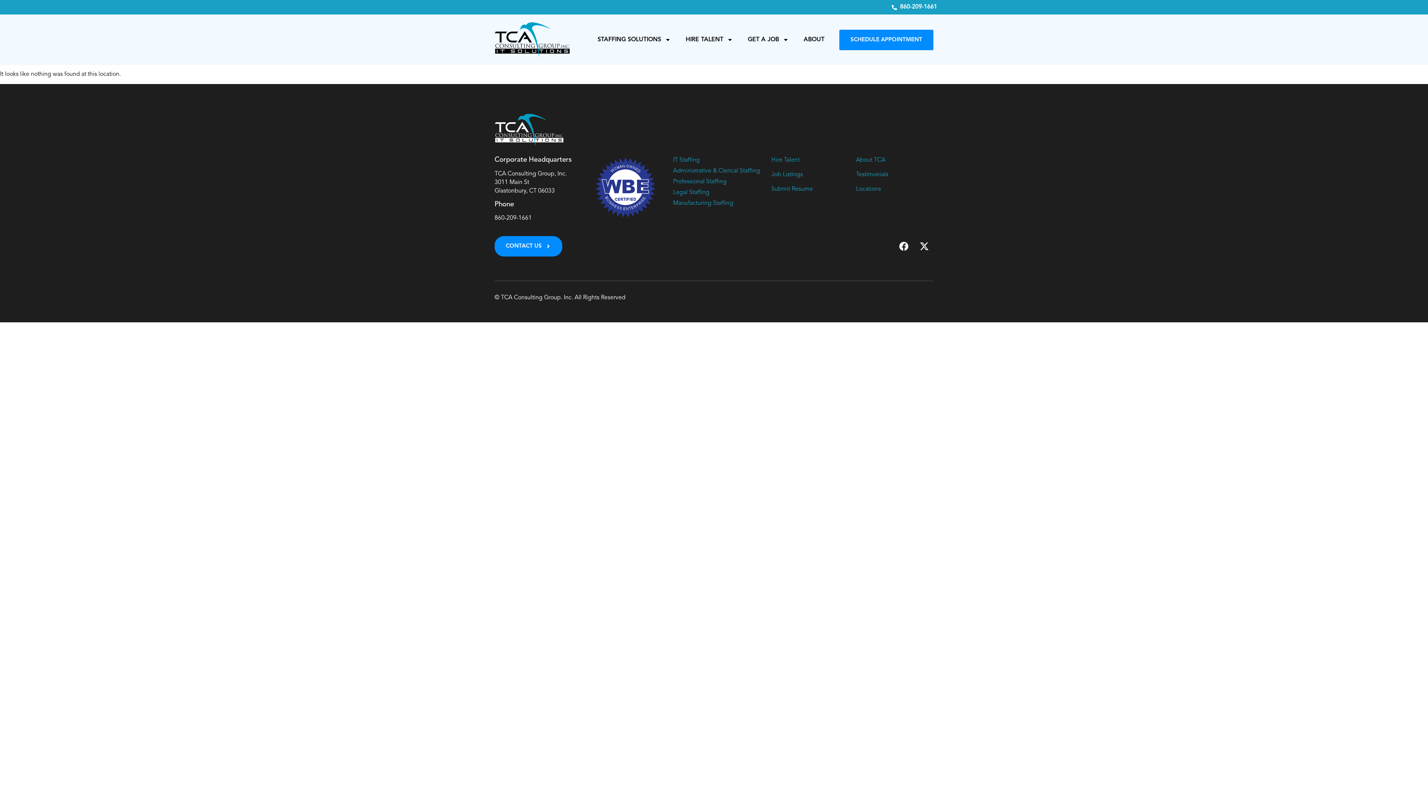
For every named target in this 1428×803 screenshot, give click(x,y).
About (814, 40)
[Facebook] (903, 246)
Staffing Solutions (629, 40)
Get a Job (763, 40)
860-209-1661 (513, 218)
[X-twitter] (924, 246)
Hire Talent (704, 40)
